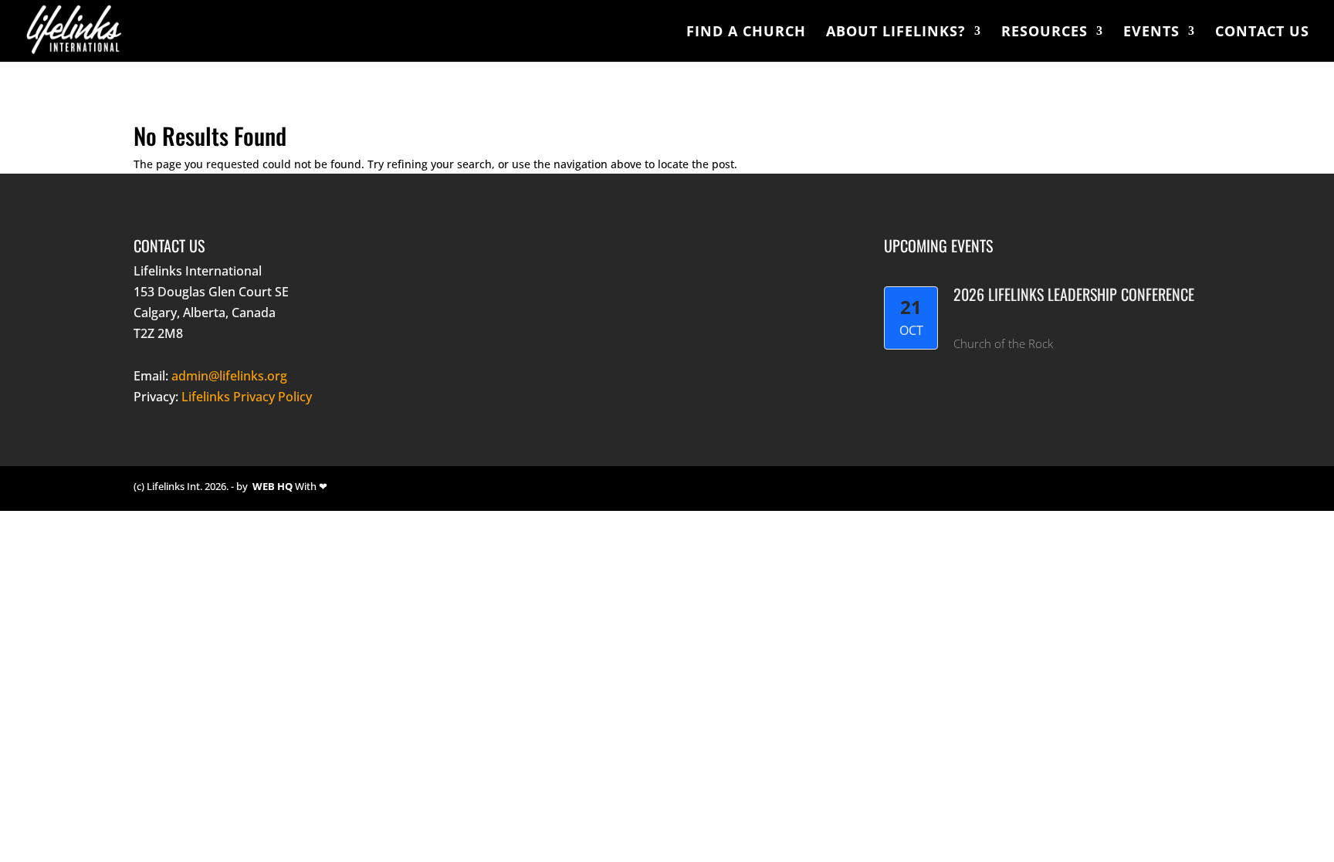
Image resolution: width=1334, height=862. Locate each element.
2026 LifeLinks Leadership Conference (1073, 294)
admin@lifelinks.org (229, 375)
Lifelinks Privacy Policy (246, 396)
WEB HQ (272, 486)
